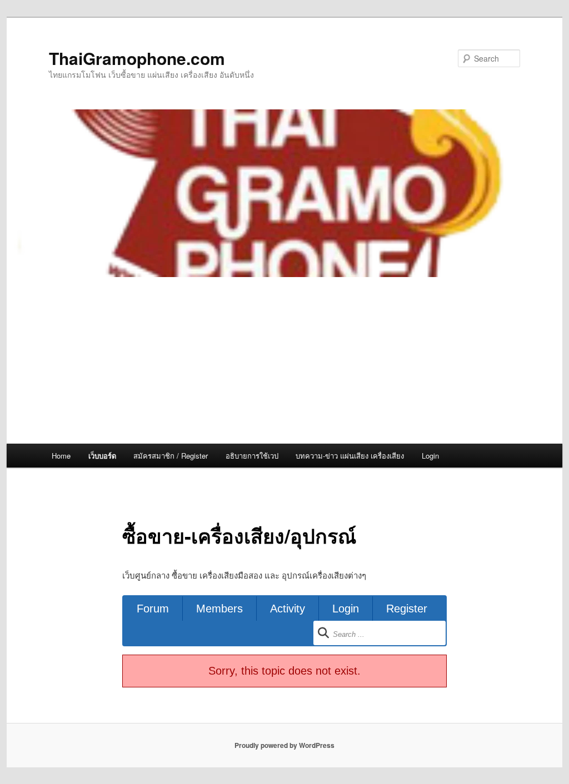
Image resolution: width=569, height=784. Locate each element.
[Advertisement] (284, 360)
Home (61, 455)
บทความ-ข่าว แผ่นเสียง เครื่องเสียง (350, 455)
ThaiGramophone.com (137, 58)
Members (219, 608)
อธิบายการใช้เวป (252, 455)
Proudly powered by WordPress (284, 745)
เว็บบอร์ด (102, 455)
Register (406, 608)
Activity (287, 608)
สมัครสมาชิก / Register (170, 455)
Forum (153, 608)
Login (430, 455)
